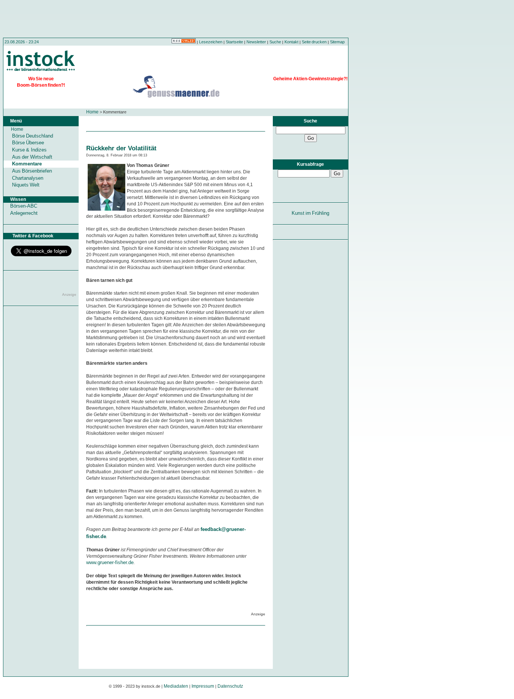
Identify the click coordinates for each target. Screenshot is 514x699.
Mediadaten (176, 686)
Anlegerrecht (24, 213)
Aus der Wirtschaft (32, 157)
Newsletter (256, 42)
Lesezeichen (210, 42)
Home (92, 112)
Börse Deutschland (32, 136)
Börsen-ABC (23, 206)
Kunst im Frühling (311, 213)
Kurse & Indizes (29, 150)
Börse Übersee (28, 142)
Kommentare (27, 164)
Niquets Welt (26, 185)
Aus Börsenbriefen (32, 171)
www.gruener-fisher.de (110, 562)
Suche (275, 42)
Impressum (203, 686)
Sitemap (337, 42)
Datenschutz (230, 686)
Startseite (234, 42)
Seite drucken (314, 42)
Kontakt (291, 42)
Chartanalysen (27, 178)
